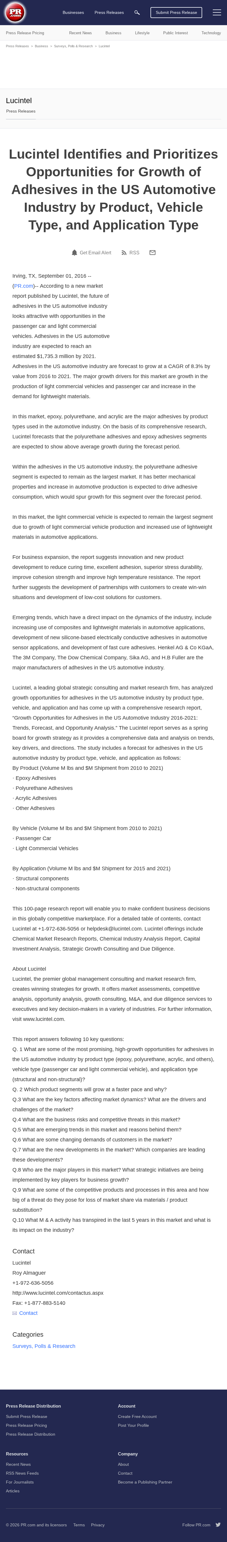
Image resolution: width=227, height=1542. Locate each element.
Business (41, 46)
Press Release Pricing (26, 1425)
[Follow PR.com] (215, 1525)
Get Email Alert (95, 253)
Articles (13, 1491)
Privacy (98, 1525)
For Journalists (20, 1482)
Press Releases (17, 46)
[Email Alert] (75, 252)
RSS (134, 253)
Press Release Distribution (30, 1434)
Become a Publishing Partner (145, 1482)
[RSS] (125, 252)
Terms (79, 1525)
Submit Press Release (176, 12)
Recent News (18, 1464)
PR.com (23, 286)
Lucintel (104, 46)
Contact (28, 1313)
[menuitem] (137, 12)
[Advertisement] (113, 68)
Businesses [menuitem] (73, 12)
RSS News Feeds (22, 1473)
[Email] (152, 252)
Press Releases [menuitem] (109, 12)
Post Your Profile (133, 1425)
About (123, 1464)
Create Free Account (137, 1416)
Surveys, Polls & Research (73, 46)
